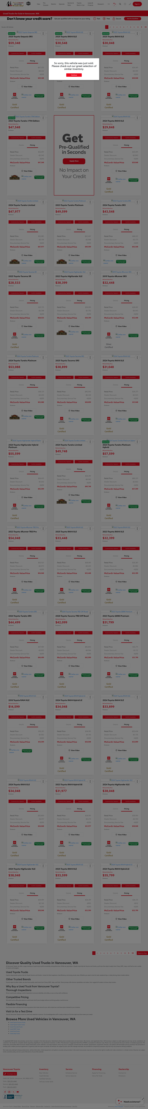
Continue (74, 75)
